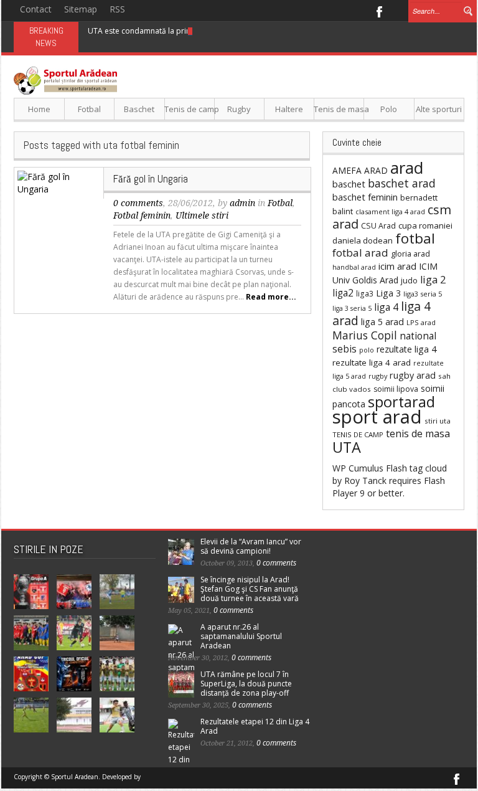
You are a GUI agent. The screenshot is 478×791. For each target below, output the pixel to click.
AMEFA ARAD (360, 170)
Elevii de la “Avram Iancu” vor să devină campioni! (250, 546)
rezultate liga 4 (406, 349)
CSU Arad (378, 225)
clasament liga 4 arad (390, 211)
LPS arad (421, 322)
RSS (117, 9)
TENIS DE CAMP (357, 434)
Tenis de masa (339, 109)
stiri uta (437, 420)
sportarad (401, 402)
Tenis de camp (189, 109)
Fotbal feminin (142, 215)
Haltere (289, 109)
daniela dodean (362, 240)
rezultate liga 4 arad (371, 362)
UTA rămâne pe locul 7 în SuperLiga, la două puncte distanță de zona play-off (246, 683)
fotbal (415, 238)
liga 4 (386, 307)
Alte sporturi (439, 109)
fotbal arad (360, 252)
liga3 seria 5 (422, 293)
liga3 (364, 293)
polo (366, 349)
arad (406, 167)
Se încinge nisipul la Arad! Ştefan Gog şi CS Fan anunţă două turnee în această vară (249, 589)
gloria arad (410, 253)
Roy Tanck (365, 480)
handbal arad (354, 267)
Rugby (239, 109)
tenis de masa (418, 433)
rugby (377, 376)
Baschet (139, 109)
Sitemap (80, 9)
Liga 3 (388, 293)
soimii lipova (395, 389)
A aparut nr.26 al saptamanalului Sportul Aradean (241, 636)
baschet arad (402, 183)
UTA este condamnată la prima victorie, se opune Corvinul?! (193, 31)
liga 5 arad (382, 322)
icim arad (397, 266)
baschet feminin (365, 197)
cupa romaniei (425, 225)
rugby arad (413, 375)
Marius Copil (364, 335)
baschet (348, 184)
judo (409, 280)
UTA (346, 447)
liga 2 (433, 280)
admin (242, 203)
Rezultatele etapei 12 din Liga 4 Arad (254, 726)
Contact (36, 9)
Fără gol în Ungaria (150, 179)
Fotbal (89, 109)
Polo (388, 109)
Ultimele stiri (202, 215)
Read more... (271, 296)
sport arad (377, 416)
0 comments (138, 203)
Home (39, 109)
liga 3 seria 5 (352, 308)
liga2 (343, 293)
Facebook (378, 10)
